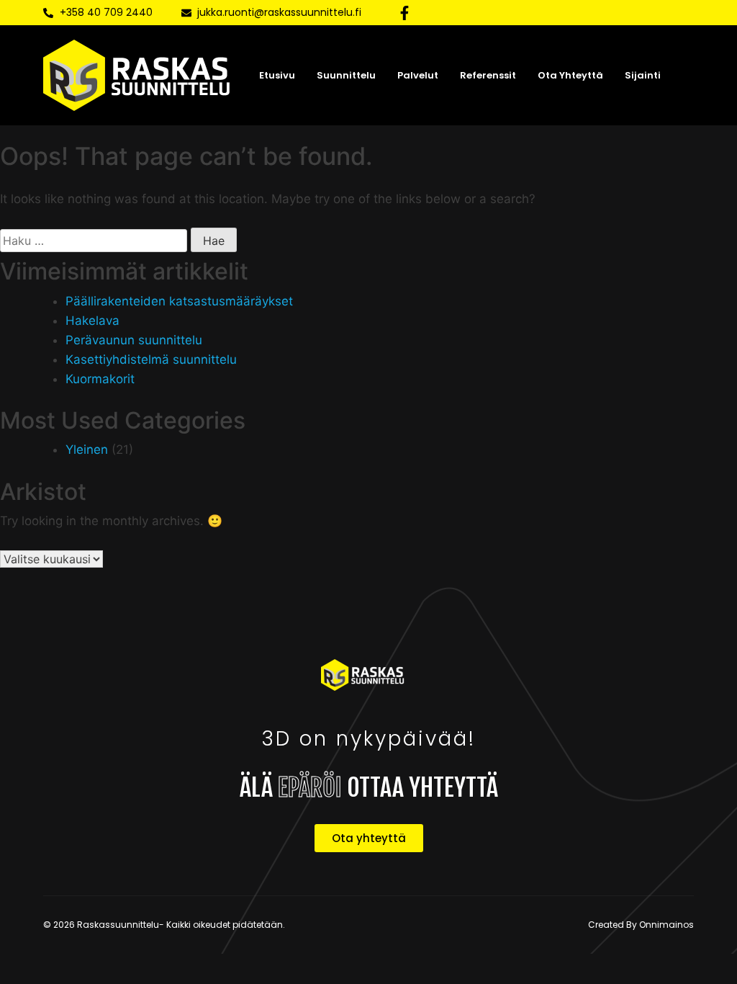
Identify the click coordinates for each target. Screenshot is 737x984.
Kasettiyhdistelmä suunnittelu (151, 359)
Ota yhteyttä (570, 75)
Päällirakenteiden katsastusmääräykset (179, 301)
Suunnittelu (346, 75)
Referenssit (488, 75)
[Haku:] (93, 240)
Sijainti (643, 75)
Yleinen (86, 449)
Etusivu (277, 75)
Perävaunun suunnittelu (133, 340)
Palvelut (417, 75)
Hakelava (92, 320)
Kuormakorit (100, 379)
